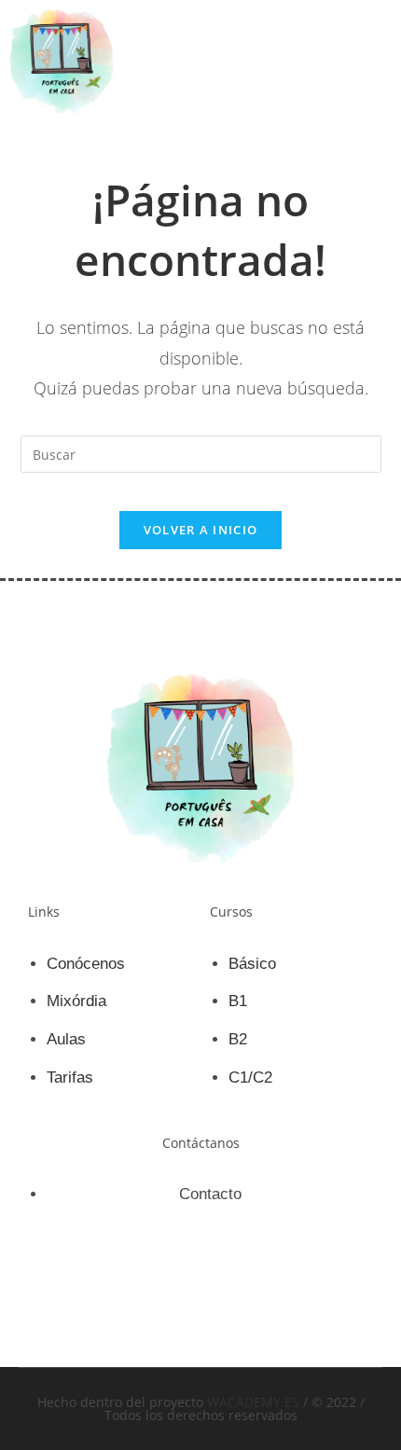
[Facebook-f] (168, 1290)
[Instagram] (233, 1290)
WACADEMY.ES (253, 1402)
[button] (377, 61)
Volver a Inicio (201, 529)
